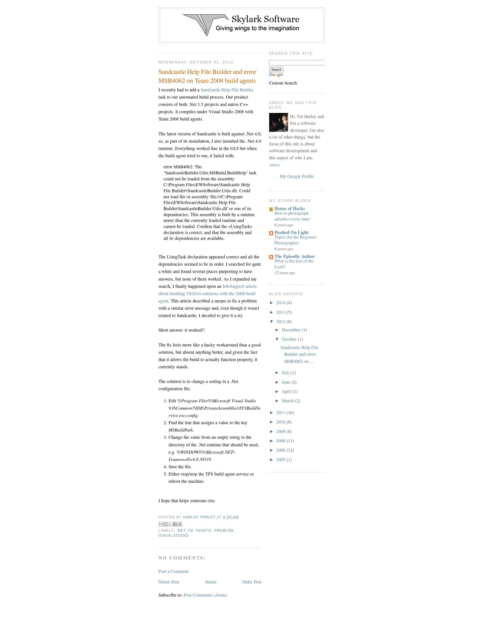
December (292, 330)
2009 (281, 431)
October (290, 339)
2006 (281, 450)
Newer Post (168, 582)
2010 (281, 422)
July (286, 372)
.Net (180, 530)
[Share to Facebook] (175, 524)
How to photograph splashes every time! (292, 215)
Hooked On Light (291, 232)
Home (210, 582)
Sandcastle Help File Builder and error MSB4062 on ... (299, 354)
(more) (274, 164)
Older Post (252, 582)
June (286, 382)
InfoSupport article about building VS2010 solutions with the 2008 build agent (207, 293)
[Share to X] (170, 524)
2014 (281, 302)
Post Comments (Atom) (205, 595)
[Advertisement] (241, 2)
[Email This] (160, 524)
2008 (281, 441)
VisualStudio (173, 535)
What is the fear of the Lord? (294, 263)
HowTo (204, 530)
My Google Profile (297, 176)
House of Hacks (289, 208)
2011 (281, 412)
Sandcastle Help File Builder (227, 90)
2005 (281, 459)
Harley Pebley (200, 517)
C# (190, 530)
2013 (281, 312)
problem (224, 530)
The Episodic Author (294, 256)
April (287, 391)
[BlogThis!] (165, 524)
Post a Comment (173, 571)
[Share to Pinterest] (179, 524)
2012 (281, 321)
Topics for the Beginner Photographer (295, 239)
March (288, 401)
